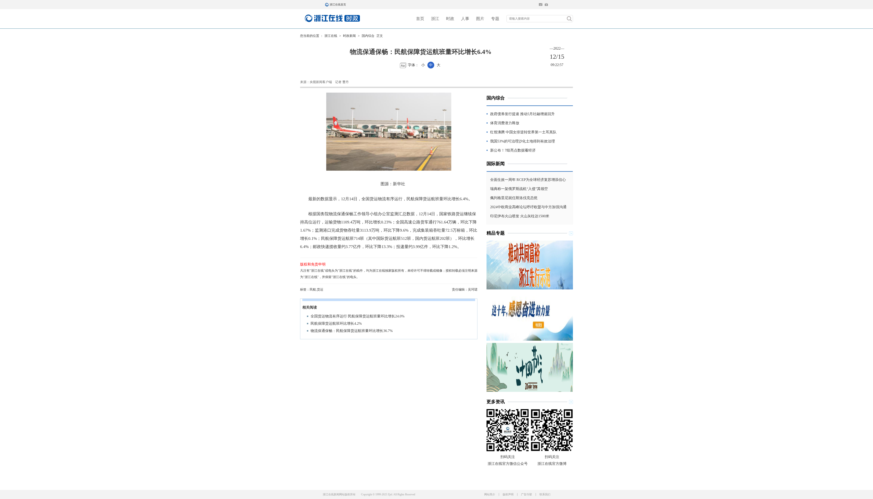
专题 (495, 18)
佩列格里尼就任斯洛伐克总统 (513, 198)
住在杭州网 (540, 4)
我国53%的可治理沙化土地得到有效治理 (522, 141)
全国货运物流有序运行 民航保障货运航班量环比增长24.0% (357, 316)
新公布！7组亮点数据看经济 (513, 150)
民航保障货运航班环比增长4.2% (336, 323)
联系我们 (544, 494)
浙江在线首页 (327, 4)
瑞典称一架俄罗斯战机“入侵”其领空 (519, 189)
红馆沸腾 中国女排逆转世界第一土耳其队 (523, 132)
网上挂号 (546, 4)
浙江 (435, 18)
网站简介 (489, 494)
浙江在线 (330, 36)
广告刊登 (526, 494)
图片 (480, 18)
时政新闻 (349, 36)
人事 (465, 18)
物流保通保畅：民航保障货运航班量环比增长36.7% (352, 331)
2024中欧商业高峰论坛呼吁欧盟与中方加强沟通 (528, 207)
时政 (450, 18)
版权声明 (508, 494)
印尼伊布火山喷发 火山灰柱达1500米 (519, 216)
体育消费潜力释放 (504, 123)
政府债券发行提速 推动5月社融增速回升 (522, 114)
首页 (420, 18)
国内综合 (368, 36)
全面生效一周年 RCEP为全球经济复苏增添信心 (528, 180)
